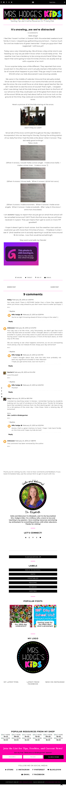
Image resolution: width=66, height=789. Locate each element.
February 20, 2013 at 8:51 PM (21, 398)
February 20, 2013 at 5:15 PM (25, 328)
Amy (9, 398)
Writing (33, 591)
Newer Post (11, 287)
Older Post (55, 287)
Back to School (33, 570)
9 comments (33, 33)
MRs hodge (16, 314)
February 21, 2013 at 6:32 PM (33, 385)
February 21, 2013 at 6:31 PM (33, 355)
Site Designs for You (52, 782)
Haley (9, 300)
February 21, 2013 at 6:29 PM (33, 314)
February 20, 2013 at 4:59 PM (22, 300)
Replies (12, 311)
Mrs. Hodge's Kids (25, 782)
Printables (33, 578)
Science (33, 587)
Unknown (11, 328)
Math (33, 574)
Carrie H (10, 372)
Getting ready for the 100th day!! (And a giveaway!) (45, 624)
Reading (33, 583)
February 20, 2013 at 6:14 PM (24, 372)
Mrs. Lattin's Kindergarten (17, 415)
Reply (8, 307)
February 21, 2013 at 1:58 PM (25, 441)
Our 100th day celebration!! (21, 625)
